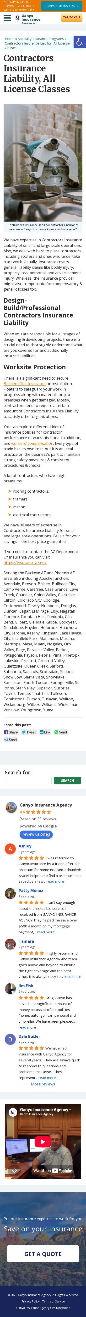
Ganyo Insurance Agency (46, 805)
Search (67, 780)
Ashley (25, 846)
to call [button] (72, 17)
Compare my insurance (61, 6)
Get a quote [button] (43, 1254)
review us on (33, 834)
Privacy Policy (31, 1301)
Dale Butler (29, 1036)
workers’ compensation (32, 443)
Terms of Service (53, 1301)
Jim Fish (26, 985)
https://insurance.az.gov (25, 562)
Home (9, 38)
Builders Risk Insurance (25, 383)
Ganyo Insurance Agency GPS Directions (43, 1308)
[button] (80, 42)
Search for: (18, 773)
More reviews (43, 1084)
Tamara (26, 941)
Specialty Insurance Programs (41, 38)
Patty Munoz (31, 890)
